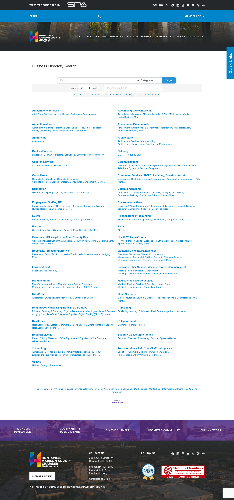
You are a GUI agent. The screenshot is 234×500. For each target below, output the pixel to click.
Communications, (126, 165)
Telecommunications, (187, 165)
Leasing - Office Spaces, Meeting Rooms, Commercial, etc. (153, 267)
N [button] (120, 95)
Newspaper (180, 311)
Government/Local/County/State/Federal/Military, (56, 241)
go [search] (170, 80)
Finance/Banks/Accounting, (131, 219)
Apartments (39, 137)
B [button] (83, 95)
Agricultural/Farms (43, 124)
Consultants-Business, (68, 179)
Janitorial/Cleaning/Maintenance (137, 250)
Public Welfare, (39, 244)
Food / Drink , (52, 254)
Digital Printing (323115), (91, 314)
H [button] (102, 95)
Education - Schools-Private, (154, 195)
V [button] (145, 95)
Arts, (176, 128)
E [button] (92, 95)
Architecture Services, (129, 141)
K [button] (110, 95)
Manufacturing (41, 280)
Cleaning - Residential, (153, 260)
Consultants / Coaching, (44, 179)
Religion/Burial (127, 321)
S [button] (136, 95)
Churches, (123, 325)
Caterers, (122, 155)
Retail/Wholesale (42, 334)
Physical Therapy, (183, 241)
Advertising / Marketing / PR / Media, (136, 114)
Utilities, (36, 365)
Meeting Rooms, (126, 271)
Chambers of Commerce (85, 298)
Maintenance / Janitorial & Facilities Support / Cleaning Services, (150, 257)
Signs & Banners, (107, 311)
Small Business (111, 36)
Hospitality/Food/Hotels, (71, 254)
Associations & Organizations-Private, (180, 298)
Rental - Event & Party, (61, 219)
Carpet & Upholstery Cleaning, (47, 230)
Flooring (37, 226)
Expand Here (178, 36)
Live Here (159, 36)
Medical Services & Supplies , (142, 284)
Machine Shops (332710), (80, 287)
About (79, 36)
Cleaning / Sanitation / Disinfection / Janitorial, (141, 254)
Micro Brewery (96, 155)
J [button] (107, 95)
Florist (121, 226)
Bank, (149, 219)
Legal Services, (40, 271)
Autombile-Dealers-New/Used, (143, 352)
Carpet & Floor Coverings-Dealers (81, 230)
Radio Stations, (125, 117)
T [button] (139, 95)
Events (145, 36)
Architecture (125, 137)
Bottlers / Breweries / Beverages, (71, 155)
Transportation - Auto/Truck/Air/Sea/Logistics (145, 348)
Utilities (36, 361)
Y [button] (155, 95)
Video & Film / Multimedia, (169, 114)
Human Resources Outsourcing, (48, 209)
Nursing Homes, (62, 114)
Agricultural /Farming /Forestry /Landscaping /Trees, (58, 128)
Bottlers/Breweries (43, 151)
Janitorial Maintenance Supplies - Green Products (143, 209)
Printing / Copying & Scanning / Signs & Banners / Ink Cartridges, (64, 311)
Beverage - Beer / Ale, (43, 155)
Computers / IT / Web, (81, 355)
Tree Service (80, 130)
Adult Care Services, (42, 114)
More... (137, 117)
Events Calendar (83, 389)
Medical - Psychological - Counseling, (136, 287)
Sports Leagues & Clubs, (130, 244)
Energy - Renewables (52, 365)
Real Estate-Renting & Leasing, (98, 325)
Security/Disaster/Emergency (135, 334)
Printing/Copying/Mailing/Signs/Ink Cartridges (59, 307)
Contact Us (154, 389)
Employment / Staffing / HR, (46, 206)
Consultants (39, 175)
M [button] (117, 95)
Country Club (134, 155)
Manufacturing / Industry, (44, 284)
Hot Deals (98, 389)
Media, (186, 114)
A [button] (80, 95)
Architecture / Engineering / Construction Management (145, 144)
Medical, (122, 284)
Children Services (43, 161)
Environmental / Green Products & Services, (173, 206)
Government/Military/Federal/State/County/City (60, 237)
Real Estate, (38, 325)
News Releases (65, 389)
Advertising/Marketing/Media (135, 110)
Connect (195, 36)
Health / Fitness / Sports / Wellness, (136, 241)
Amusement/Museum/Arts (133, 124)
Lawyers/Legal (41, 267)
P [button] (126, 95)
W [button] (149, 95)
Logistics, (122, 352)
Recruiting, (66, 206)
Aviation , (164, 352)
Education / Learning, (128, 192)
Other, (121, 298)
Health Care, (164, 284)
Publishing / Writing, (128, 311)
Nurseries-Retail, (94, 128)
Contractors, (124, 179)
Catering (123, 151)
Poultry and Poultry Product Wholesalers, (52, 130)
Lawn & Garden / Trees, (149, 298)
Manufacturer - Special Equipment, (75, 284)
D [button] (89, 95)
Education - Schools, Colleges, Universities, (162, 192)
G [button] (99, 95)
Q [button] (130, 95)
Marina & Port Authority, (102, 241)
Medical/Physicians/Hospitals (135, 280)
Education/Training (129, 189)
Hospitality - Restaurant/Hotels (50, 250)
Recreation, (185, 128)
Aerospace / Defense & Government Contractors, (57, 352)
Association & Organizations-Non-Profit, (52, 298)
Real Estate (39, 321)
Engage (92, 36)
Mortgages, (172, 219)
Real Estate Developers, (44, 328)
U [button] (142, 95)
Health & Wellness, (164, 241)
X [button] (152, 95)
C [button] (86, 95)
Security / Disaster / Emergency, (134, 338)
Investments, (159, 219)
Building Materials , (49, 338)
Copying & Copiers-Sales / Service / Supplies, (55, 314)
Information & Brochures (174, 389)
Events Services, (40, 219)
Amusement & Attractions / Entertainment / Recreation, (145, 128)
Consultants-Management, (83, 182)
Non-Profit (38, 294)
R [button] (133, 95)
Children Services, (41, 165)
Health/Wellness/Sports (132, 237)
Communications (128, 161)
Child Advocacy (59, 165)
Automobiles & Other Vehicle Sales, (135, 355)
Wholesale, (37, 341)
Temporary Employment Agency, (89, 206)
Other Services (127, 294)
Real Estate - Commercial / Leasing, (63, 325)
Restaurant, (38, 254)
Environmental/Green (130, 202)
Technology (39, 348)
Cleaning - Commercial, (130, 260)
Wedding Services (83, 219)
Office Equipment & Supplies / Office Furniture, (83, 338)
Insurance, (130, 298)
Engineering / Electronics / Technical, (50, 355)
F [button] (95, 95)
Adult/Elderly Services (45, 110)
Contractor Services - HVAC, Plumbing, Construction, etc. (152, 175)
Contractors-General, (141, 179)
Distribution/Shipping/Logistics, (47, 192)
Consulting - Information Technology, (50, 182)
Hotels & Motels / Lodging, (97, 254)
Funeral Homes (137, 325)
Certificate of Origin (99, 478)
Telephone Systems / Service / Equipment (139, 168)
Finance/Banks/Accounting (134, 216)
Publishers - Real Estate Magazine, (156, 311)
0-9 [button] (75, 95)
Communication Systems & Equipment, (155, 165)
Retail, (35, 338)
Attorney (53, 271)
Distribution (39, 189)
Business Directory (46, 389)
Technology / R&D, (92, 352)
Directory (131, 36)
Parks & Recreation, (128, 130)
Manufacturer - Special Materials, (49, 287)
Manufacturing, (148, 141)
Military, (86, 241)
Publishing (124, 307)
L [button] (113, 95)
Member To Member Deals (118, 389)
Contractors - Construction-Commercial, (173, 179)
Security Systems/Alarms (163, 338)
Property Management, (147, 271)
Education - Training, (128, 195)
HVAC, (198, 179)
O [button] (123, 95)
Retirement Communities (83, 114)
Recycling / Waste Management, (134, 206)
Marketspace (140, 389)
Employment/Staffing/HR (47, 202)
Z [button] (158, 95)
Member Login (42, 476)
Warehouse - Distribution (76, 192)
